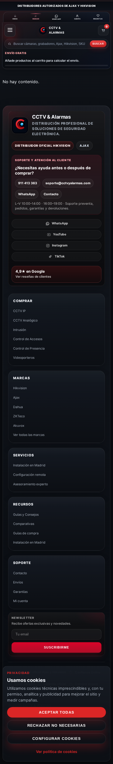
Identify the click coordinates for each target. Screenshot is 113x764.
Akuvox (18, 426)
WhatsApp (26, 194)
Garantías (20, 592)
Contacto (51, 194)
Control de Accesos (27, 339)
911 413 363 (27, 183)
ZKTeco (19, 416)
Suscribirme (56, 647)
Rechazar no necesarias (56, 725)
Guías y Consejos (26, 515)
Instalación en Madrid (29, 465)
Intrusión (19, 330)
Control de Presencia (29, 348)
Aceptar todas (56, 712)
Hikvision (20, 388)
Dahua (18, 407)
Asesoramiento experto (30, 484)
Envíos (18, 582)
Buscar (98, 44)
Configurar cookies (56, 738)
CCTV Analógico (25, 320)
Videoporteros (23, 358)
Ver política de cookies (56, 751)
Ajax (16, 397)
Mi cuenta (20, 601)
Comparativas (23, 524)
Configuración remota (29, 475)
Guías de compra (26, 533)
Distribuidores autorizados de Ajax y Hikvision (57, 5)
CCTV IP (19, 311)
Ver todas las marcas (28, 435)
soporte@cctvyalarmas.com (67, 183)
